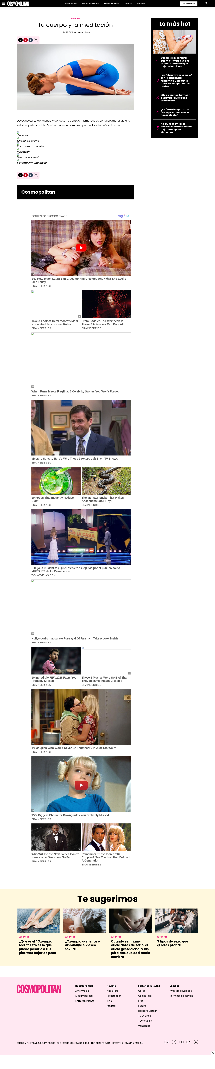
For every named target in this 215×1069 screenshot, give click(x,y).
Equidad (141, 3)
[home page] (18, 3)
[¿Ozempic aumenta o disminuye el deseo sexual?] (84, 921)
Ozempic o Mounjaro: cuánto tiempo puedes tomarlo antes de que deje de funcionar (175, 62)
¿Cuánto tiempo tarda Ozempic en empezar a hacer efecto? (175, 112)
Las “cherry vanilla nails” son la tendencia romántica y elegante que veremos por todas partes (176, 81)
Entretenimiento (90, 3)
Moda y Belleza (111, 3)
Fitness (128, 3)
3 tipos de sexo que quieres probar (172, 943)
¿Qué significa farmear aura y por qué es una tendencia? (175, 98)
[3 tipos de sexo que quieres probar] (176, 921)
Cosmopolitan (82, 32)
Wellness (75, 18)
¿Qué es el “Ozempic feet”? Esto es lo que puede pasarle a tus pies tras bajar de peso (37, 947)
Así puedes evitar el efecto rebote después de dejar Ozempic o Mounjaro (176, 128)
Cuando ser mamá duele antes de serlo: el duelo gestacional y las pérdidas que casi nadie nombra (130, 949)
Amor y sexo (70, 3)
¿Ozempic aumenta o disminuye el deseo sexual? (82, 945)
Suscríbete (189, 3)
